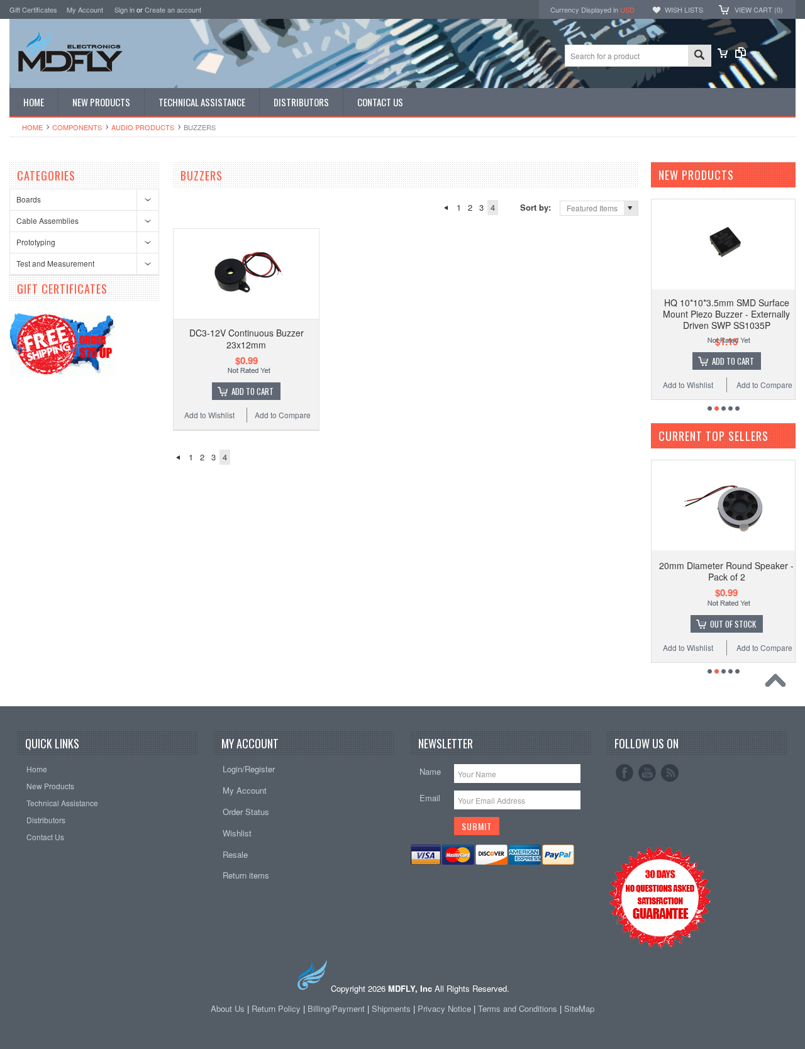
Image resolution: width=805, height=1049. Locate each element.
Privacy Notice (444, 1008)
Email (429, 798)
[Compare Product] (740, 54)
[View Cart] (723, 54)
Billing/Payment (336, 1008)
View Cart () (759, 9)
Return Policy (276, 1008)
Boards (28, 199)
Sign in (124, 9)
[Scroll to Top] (778, 684)
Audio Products (142, 127)
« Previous (445, 207)
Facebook (624, 773)
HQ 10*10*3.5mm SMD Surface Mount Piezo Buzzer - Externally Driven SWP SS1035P (726, 313)
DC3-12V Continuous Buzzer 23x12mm (246, 338)
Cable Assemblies (47, 220)
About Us (228, 1008)
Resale (235, 854)
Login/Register (249, 769)
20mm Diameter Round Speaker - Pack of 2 (726, 571)
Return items (246, 875)
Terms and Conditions (519, 1008)
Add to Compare (283, 414)
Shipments (391, 1008)
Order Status (246, 812)
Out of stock (733, 624)
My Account (85, 9)
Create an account (173, 9)
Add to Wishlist (209, 414)
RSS (670, 773)
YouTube (647, 773)
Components (77, 127)
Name (430, 771)
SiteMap (579, 1008)
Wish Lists (684, 9)
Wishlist (237, 833)
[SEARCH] (699, 56)
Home (32, 127)
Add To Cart (252, 391)
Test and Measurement (55, 263)
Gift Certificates (33, 9)
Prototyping (35, 241)
